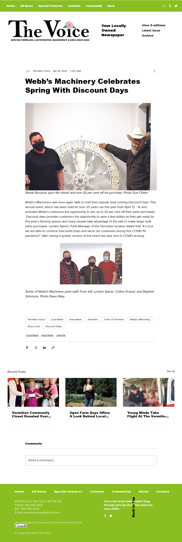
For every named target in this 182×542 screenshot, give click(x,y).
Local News (57, 319)
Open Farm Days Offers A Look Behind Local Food (90, 414)
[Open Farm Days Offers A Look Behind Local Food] (91, 392)
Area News (75, 319)
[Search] (164, 6)
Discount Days (54, 326)
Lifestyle (60, 335)
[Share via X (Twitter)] (35, 347)
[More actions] (154, 71)
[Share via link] (53, 347)
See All (171, 371)
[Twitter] (176, 6)
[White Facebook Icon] (105, 516)
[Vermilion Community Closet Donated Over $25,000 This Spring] (33, 392)
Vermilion (93, 319)
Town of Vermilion (114, 319)
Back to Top (133, 507)
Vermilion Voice (36, 319)
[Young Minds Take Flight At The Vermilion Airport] (148, 392)
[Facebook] (170, 6)
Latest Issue (151, 30)
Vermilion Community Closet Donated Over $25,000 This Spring (30, 414)
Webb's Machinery (140, 319)
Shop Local (34, 326)
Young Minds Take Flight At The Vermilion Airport (147, 414)
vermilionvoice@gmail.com (42, 512)
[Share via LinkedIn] (44, 347)
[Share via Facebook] (27, 347)
